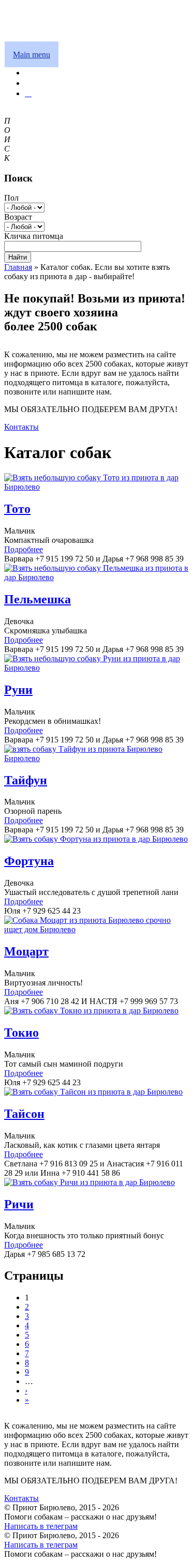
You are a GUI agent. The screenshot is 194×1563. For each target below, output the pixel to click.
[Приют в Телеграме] (28, 93)
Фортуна (29, 861)
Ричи (19, 1204)
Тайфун (25, 780)
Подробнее (23, 549)
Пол (11, 197)
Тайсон (24, 1113)
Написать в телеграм (41, 1526)
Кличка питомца (33, 236)
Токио (21, 1032)
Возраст (18, 217)
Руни (18, 689)
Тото (17, 508)
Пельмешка (37, 599)
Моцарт (26, 951)
